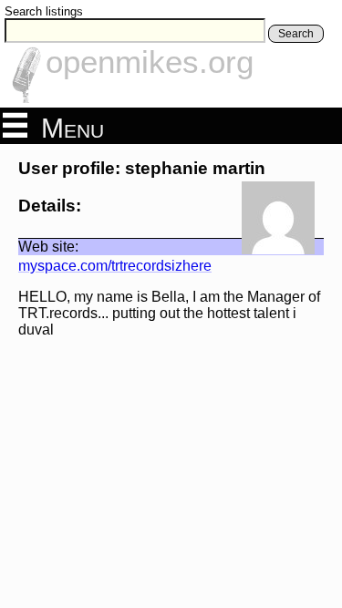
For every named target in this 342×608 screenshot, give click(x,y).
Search (296, 33)
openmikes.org (150, 61)
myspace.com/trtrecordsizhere (115, 265)
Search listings (44, 11)
